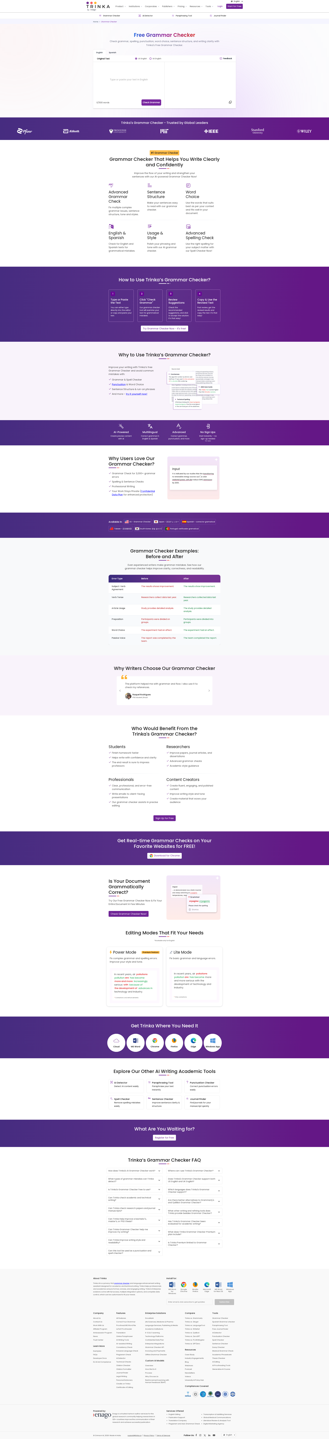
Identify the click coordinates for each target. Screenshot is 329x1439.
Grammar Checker (220, 1318)
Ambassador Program (102, 1332)
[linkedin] (209, 1435)
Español (229, 1428)
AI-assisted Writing (124, 1343)
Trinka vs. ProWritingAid (194, 1340)
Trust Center (98, 1340)
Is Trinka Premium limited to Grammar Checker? (187, 1244)
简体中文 (229, 1418)
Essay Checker (218, 1347)
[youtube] (214, 1435)
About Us (97, 1318)
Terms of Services (163, 1435)
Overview (149, 1365)
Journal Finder (122, 1373)
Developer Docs (100, 1358)
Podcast (188, 1369)
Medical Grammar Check (222, 1351)
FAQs (95, 1354)
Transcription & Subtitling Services (217, 1414)
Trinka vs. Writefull (192, 1329)
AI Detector (121, 1358)
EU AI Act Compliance (102, 1362)
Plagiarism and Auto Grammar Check (184, 1424)
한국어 (229, 1425)
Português (230, 1431)
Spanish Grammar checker (223, 1322)
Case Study (189, 1354)
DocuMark (149, 1318)
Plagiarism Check (123, 1354)
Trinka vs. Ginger (192, 1322)
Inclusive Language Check (127, 1351)
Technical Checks (123, 1362)
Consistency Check (124, 1347)
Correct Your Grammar (125, 1322)
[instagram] (200, 1435)
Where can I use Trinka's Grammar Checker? (190, 1170)
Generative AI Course (221, 1369)
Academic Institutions (154, 1329)
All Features (121, 1318)
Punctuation (119, 384)
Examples (97, 1351)
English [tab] (99, 52)
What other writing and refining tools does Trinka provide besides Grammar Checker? (190, 1212)
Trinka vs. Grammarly (193, 1318)
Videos (188, 1376)
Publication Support (177, 1417)
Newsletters (190, 1373)
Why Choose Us (151, 1376)
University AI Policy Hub (194, 1380)
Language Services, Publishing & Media (161, 1325)
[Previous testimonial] (119, 690)
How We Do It (150, 1369)
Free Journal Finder (220, 1329)
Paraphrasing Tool (220, 1325)
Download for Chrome (166, 855)
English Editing (174, 1414)
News (95, 1336)
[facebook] (196, 1435)
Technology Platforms (154, 1336)
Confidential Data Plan (154, 1340)
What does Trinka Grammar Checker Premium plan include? (191, 1233)
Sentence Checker (220, 1343)
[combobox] (236, 1)
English (229, 1408)
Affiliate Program (100, 1329)
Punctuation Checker (221, 1336)
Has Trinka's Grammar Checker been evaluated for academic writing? (187, 1222)
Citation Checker (123, 1365)
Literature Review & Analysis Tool (217, 1420)
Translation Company (178, 1420)
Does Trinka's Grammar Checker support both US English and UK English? (191, 1180)
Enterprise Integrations (154, 1343)
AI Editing (216, 1362)
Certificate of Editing (124, 1387)
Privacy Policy (149, 1435)
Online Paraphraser (124, 1336)
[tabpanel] (164, 82)
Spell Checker (218, 1340)
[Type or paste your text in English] (127, 81)
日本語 (229, 1412)
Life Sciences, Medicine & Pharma (159, 1322)
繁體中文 (229, 1421)
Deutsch (230, 1415)
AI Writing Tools (122, 1340)
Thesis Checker (218, 1358)
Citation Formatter (123, 1369)
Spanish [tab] (112, 52)
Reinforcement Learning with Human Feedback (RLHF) (157, 1381)
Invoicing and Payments (155, 1351)
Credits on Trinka (123, 1383)
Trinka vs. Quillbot (192, 1332)
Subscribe (224, 1301)
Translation (121, 1332)
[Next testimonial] (209, 690)
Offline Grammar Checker (156, 1354)
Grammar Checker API (154, 1347)
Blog (187, 1362)
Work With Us (98, 1325)
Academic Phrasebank (222, 1354)
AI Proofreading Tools (221, 1365)
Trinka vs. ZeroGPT (192, 1336)
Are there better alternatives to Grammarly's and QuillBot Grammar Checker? (191, 1201)
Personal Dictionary (124, 1380)
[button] (226, 58)
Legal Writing (121, 1376)
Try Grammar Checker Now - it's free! (164, 328)
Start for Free (234, 6)
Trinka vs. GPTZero (192, 1343)
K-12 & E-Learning (152, 1332)
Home (95, 21)
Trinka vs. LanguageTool (195, 1325)
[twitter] (205, 1435)
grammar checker (122, 1283)
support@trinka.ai (134, 1435)
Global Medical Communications (217, 1417)
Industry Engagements (194, 1358)
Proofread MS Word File (126, 1325)
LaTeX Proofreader (124, 1329)
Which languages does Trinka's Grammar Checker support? (188, 1190)
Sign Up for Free (165, 818)
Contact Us (97, 1322)
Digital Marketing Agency (213, 1424)
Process (148, 1373)
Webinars (189, 1365)
